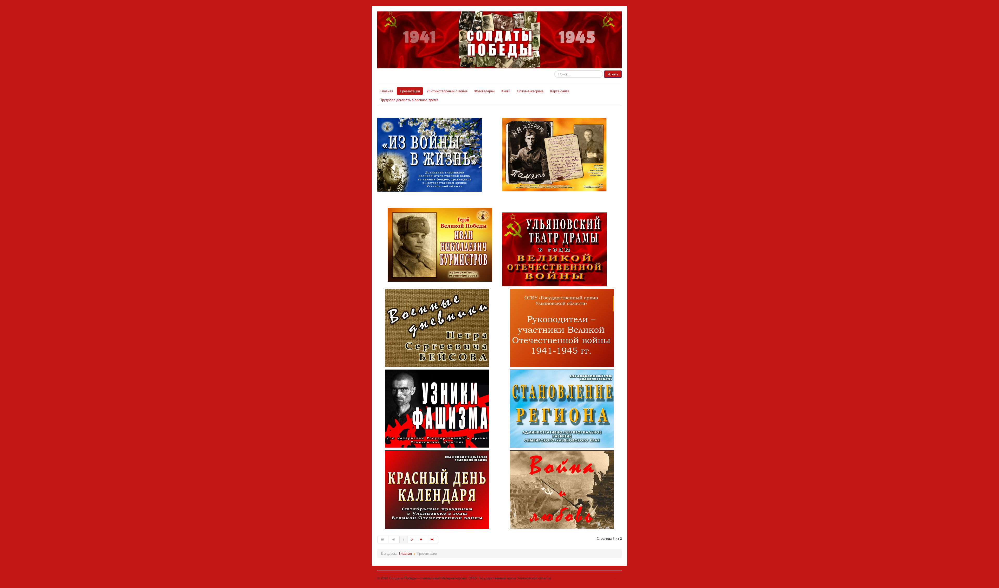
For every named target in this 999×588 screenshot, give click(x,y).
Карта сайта (559, 90)
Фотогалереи (484, 90)
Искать (612, 74)
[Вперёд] (421, 539)
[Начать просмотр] (437, 328)
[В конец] (432, 539)
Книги (505, 90)
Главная (386, 90)
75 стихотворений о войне (447, 90)
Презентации (410, 90)
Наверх (616, 578)
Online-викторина (530, 90)
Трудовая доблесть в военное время (409, 99)
